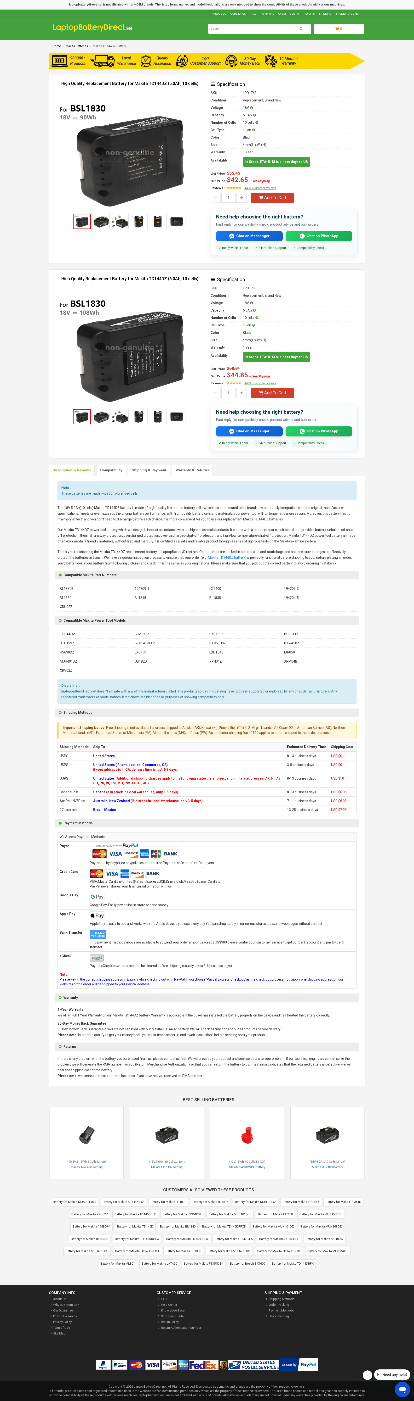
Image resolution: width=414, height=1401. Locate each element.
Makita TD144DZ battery (226, 557)
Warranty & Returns (192, 470)
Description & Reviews (72, 470)
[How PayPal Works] (299, 1366)
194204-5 (291, 598)
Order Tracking (288, 13)
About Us (219, 13)
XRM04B (290, 661)
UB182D (141, 661)
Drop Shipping (279, 1316)
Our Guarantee (63, 1310)
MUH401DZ (68, 661)
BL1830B (67, 589)
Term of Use (61, 1327)
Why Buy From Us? (66, 1304)
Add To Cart (275, 197)
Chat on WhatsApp (322, 236)
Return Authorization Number (181, 1327)
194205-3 (291, 589)
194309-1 (142, 589)
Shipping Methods (281, 1299)
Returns (309, 13)
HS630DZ (67, 652)
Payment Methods (281, 1310)
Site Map (59, 1333)
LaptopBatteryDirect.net (150, 1386)
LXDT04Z (216, 652)
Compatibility (111, 470)
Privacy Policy (62, 1322)
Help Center (169, 1304)
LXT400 (215, 589)
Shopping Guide (347, 13)
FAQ (253, 13)
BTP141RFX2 (145, 643)
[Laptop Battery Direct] (94, 31)
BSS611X (291, 634)
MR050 (289, 652)
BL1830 (65, 598)
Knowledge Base (172, 1310)
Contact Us (238, 13)
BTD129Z (67, 643)
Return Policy (170, 1322)
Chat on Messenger (253, 236)
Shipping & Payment (149, 470)
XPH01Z (215, 661)
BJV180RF (142, 634)
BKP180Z (216, 634)
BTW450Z (291, 643)
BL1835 (215, 598)
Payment (267, 13)
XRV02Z (66, 670)
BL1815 (140, 598)
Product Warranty (65, 1316)
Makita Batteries (77, 46)
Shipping (325, 13)
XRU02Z (66, 607)
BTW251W (217, 643)
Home (56, 46)
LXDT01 (141, 652)
